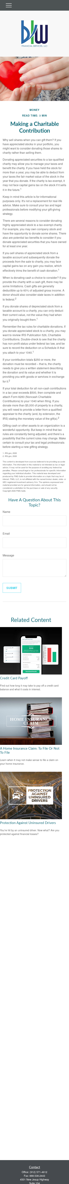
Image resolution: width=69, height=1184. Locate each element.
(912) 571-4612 (38, 1172)
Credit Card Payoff (14, 678)
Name (6, 512)
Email (6, 533)
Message (8, 555)
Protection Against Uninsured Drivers (28, 823)
